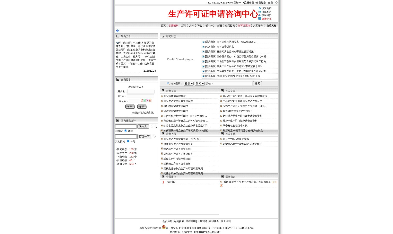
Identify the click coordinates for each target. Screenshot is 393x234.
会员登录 (260, 2)
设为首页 (266, 8)
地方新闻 (211, 46)
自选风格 (271, 25)
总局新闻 (211, 41)
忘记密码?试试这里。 (144, 112)
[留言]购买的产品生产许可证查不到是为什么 (247, 182)
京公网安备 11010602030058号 (183, 228)
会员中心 (272, 2)
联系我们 (266, 15)
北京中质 (187, 232)
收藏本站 (266, 11)
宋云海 (170, 181)
